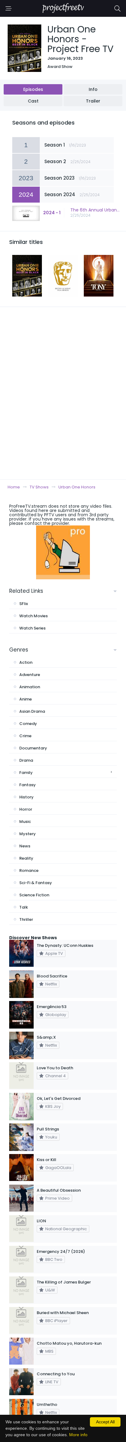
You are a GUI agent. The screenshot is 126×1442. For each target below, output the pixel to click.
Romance (29, 870)
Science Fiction (34, 895)
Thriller (26, 919)
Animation (29, 687)
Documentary (33, 748)
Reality (26, 858)
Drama (26, 760)
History (26, 797)
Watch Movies (33, 616)
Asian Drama (32, 711)
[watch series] (63, 552)
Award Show (59, 67)
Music (25, 821)
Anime (25, 699)
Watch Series (32, 628)
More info (78, 1434)
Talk (23, 907)
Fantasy (27, 785)
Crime (25, 736)
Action (25, 662)
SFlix (23, 604)
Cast (33, 101)
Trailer (93, 101)
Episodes (33, 89)
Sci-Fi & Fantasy (35, 883)
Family (26, 772)
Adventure (29, 675)
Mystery (27, 834)
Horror (25, 809)
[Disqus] (63, 392)
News (24, 846)
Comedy (28, 724)
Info (93, 89)
